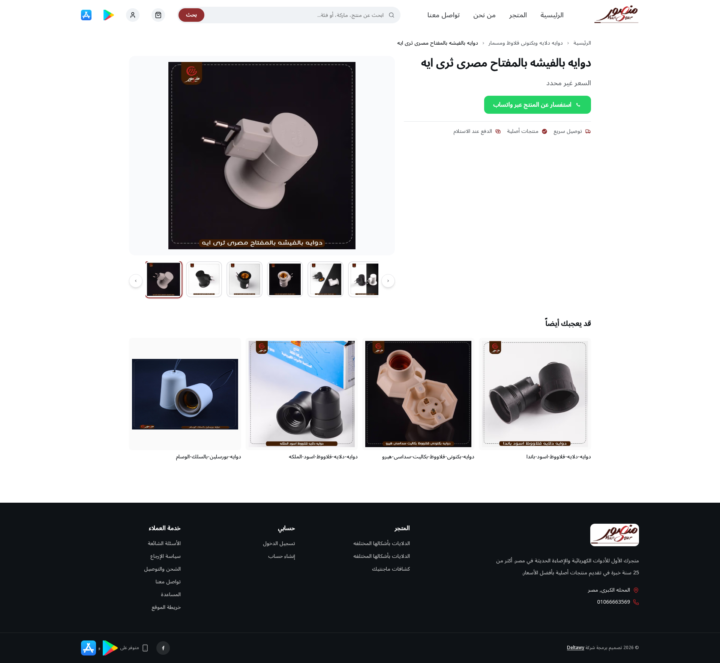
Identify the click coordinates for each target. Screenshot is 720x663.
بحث (191, 14)
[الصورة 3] (244, 279)
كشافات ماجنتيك (391, 569)
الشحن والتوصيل (162, 569)
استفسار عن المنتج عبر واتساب (532, 104)
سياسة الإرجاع (165, 556)
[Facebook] (163, 648)
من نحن (484, 15)
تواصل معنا (444, 15)
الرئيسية (552, 15)
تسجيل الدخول (279, 543)
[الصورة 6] (366, 279)
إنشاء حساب (281, 556)
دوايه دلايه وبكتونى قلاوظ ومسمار (526, 43)
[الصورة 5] (326, 279)
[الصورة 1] (164, 279)
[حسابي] (158, 15)
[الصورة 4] (285, 279)
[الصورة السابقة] (388, 281)
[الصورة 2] (204, 279)
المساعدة (171, 594)
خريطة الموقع (166, 607)
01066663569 (613, 602)
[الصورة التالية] (135, 281)
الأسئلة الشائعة (164, 543)
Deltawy (575, 647)
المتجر (518, 15)
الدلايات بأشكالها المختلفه (381, 543)
